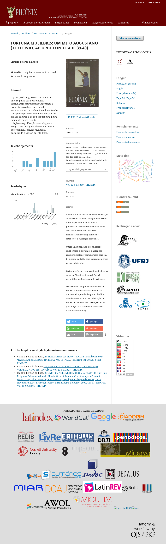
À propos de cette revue (37, 22)
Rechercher (151, 22)
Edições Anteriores (102, 22)
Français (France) (126, 107)
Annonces (123, 22)
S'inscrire (139, 2)
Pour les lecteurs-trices (127, 132)
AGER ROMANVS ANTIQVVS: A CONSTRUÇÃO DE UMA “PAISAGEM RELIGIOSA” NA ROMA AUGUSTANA (60, 358)
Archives (26, 33)
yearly (54, 224)
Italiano (120, 103)
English (120, 88)
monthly (45, 224)
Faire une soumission (130, 38)
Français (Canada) (126, 93)
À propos (11, 22)
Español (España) (125, 98)
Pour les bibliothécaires (128, 141)
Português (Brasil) (126, 83)
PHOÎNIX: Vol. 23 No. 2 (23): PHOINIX (62, 369)
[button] (75, 321)
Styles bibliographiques (79, 169)
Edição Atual (62, 22)
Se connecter (154, 2)
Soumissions (80, 22)
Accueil (14, 33)
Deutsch (120, 112)
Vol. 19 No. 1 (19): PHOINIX (47, 33)
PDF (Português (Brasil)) (83, 117)
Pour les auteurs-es (125, 137)
